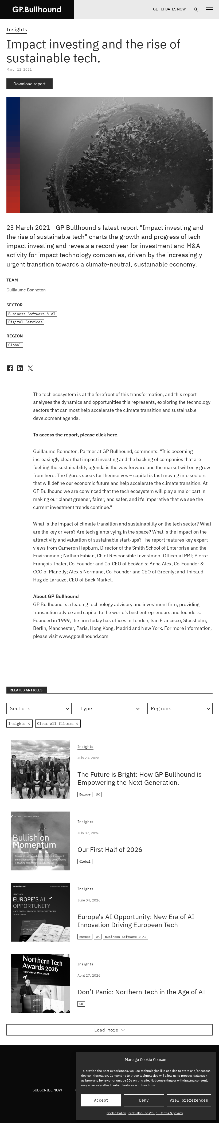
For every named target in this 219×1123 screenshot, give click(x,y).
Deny (144, 1100)
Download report (29, 83)
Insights (16, 29)
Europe (85, 794)
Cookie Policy (116, 1113)
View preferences (189, 1100)
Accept (101, 1100)
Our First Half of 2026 (109, 849)
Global (14, 344)
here (112, 435)
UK (98, 794)
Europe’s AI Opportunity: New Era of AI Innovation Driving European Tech (135, 920)
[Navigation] (209, 9)
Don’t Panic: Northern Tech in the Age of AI (141, 991)
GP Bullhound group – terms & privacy (155, 1113)
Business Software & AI (31, 313)
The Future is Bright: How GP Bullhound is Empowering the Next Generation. (139, 778)
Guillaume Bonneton (26, 289)
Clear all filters (55, 723)
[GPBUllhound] (37, 9)
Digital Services (25, 321)
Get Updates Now (169, 9)
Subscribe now (47, 1090)
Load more (106, 1030)
